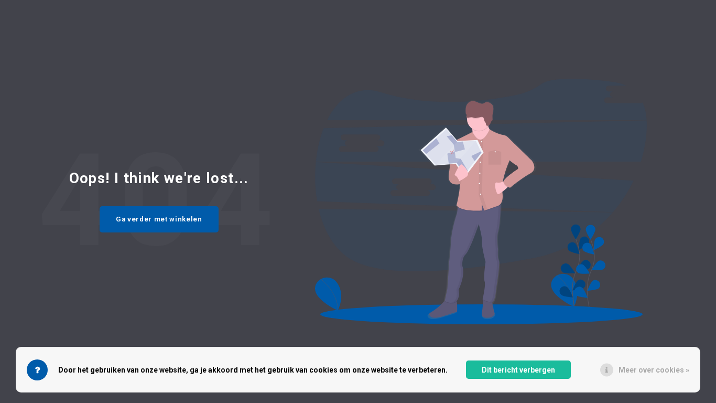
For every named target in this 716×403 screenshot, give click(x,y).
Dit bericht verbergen (518, 370)
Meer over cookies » (654, 370)
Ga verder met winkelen (159, 219)
